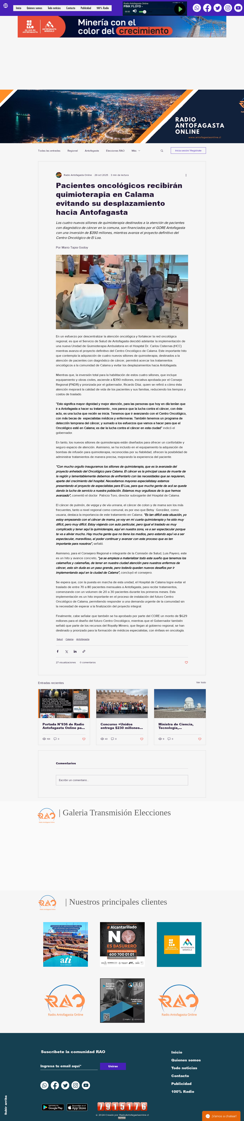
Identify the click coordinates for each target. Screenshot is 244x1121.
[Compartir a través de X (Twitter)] (66, 651)
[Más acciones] (186, 175)
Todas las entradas (49, 150)
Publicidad (181, 1084)
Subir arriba (6, 1105)
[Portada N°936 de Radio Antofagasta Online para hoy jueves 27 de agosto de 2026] (64, 703)
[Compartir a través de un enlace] (84, 651)
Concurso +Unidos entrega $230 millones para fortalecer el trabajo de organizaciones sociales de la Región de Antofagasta (122, 726)
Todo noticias (184, 1068)
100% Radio (182, 1092)
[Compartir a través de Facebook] (57, 651)
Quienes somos (186, 1060)
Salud (60, 639)
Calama (69, 639)
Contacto (180, 1076)
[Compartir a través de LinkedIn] (75, 651)
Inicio (176, 1052)
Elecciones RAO (115, 150)
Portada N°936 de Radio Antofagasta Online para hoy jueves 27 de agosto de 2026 (64, 726)
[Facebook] (207, 8)
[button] (162, 150)
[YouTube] (238, 8)
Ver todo (201, 682)
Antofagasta (92, 150)
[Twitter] (217, 8)
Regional (73, 150)
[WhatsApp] (197, 8)
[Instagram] (228, 8)
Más (134, 150)
